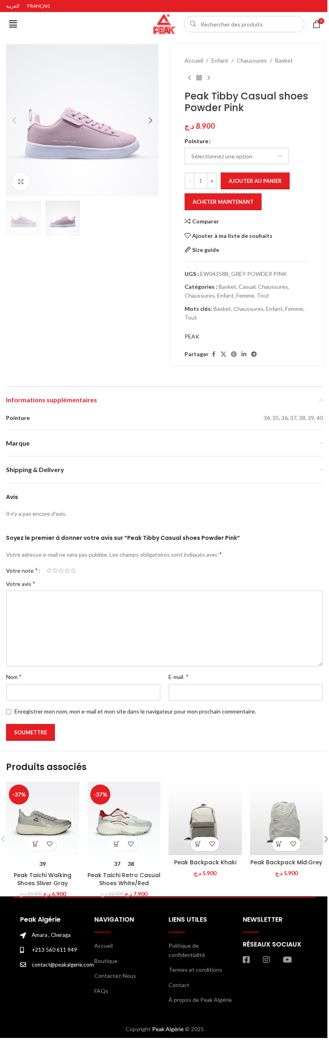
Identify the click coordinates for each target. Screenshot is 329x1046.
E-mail (179, 676)
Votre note (22, 570)
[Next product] (208, 78)
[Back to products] (199, 78)
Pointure (196, 141)
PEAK (192, 336)
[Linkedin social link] (244, 354)
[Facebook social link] (213, 354)
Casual (247, 286)
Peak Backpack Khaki (205, 862)
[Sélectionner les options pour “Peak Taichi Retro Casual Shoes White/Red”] (117, 844)
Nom (14, 676)
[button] (13, 23)
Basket (284, 60)
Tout (263, 295)
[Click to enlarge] (21, 181)
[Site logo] (164, 23)
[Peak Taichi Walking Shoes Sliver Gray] (42, 818)
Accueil (194, 60)
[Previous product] (189, 78)
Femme (245, 295)
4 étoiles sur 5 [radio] (67, 570)
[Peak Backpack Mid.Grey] (286, 818)
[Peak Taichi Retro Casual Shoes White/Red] (124, 818)
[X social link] (223, 354)
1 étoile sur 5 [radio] (49, 570)
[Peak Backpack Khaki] (205, 818)
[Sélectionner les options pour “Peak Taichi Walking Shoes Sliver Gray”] (35, 844)
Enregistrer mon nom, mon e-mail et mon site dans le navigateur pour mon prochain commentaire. (135, 711)
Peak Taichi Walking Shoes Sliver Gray (42, 879)
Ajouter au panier (255, 181)
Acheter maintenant (223, 202)
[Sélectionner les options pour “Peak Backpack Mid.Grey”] (279, 844)
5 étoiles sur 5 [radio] (73, 570)
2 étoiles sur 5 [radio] (55, 570)
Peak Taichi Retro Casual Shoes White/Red (123, 879)
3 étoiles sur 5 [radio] (61, 570)
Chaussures (252, 60)
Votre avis (20, 583)
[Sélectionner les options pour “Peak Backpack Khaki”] (198, 844)
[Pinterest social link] (234, 354)
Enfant (219, 60)
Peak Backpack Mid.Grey (286, 862)
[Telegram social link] (254, 354)
